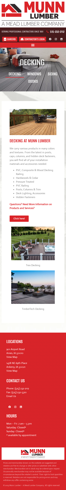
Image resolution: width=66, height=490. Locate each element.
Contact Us (15, 381)
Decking (15, 74)
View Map (11, 357)
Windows (34, 74)
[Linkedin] (61, 39)
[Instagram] (55, 39)
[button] (32, 45)
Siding (52, 74)
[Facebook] (50, 39)
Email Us (11, 396)
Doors (33, 81)
